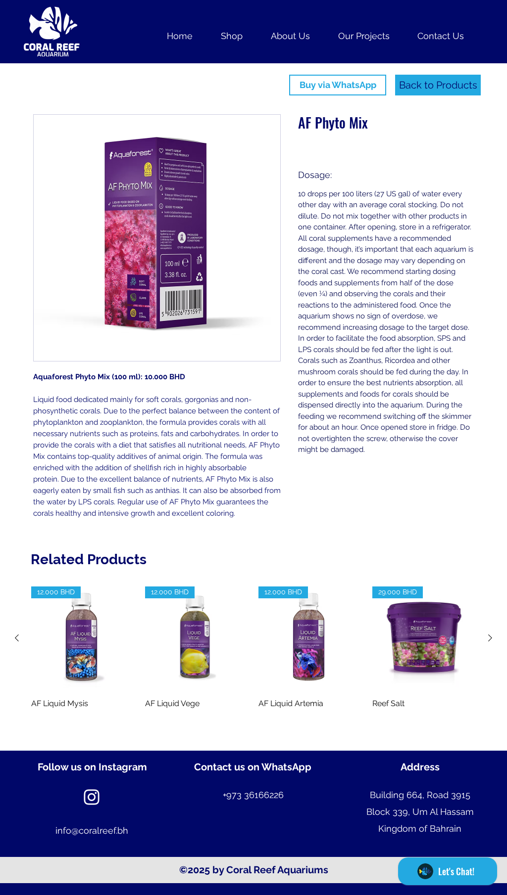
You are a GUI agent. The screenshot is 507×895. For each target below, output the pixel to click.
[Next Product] (490, 638)
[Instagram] (91, 797)
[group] (253, 664)
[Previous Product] (17, 638)
